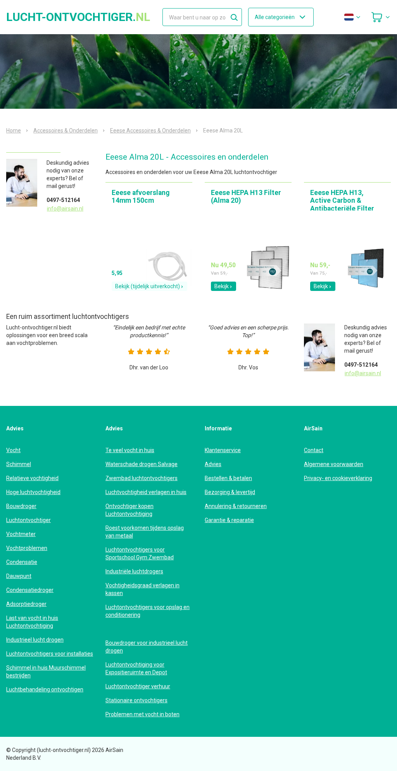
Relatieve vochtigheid (32, 478)
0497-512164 (63, 200)
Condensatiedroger (30, 590)
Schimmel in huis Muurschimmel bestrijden (46, 672)
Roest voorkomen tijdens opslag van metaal (144, 532)
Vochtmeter (21, 534)
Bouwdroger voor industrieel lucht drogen (146, 647)
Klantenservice (223, 450)
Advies (213, 464)
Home (13, 130)
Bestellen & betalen (228, 478)
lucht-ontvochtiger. (78, 17)
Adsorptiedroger (26, 604)
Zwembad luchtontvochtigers (141, 478)
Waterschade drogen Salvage (141, 464)
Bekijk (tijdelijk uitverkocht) (147, 286)
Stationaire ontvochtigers (136, 700)
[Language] (352, 17)
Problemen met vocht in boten (142, 714)
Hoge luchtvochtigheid (33, 492)
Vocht (13, 450)
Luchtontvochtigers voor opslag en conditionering (147, 611)
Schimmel (18, 464)
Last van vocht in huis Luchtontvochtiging (32, 622)
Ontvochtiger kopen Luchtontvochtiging (129, 510)
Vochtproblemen (26, 548)
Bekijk (221, 286)
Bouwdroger (21, 506)
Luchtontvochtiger (28, 520)
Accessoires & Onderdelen (65, 130)
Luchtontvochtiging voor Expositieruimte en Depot (136, 668)
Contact (313, 450)
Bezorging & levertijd (230, 492)
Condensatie (21, 562)
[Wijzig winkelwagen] (381, 17)
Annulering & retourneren (236, 506)
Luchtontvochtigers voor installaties (49, 654)
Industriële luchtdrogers (134, 571)
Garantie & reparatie (229, 520)
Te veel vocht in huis (129, 450)
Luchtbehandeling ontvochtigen (44, 689)
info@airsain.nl (65, 208)
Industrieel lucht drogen (35, 640)
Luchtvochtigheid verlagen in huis (145, 492)
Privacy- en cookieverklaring (338, 478)
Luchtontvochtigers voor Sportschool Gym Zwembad (139, 553)
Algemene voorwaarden (333, 464)
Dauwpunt (18, 576)
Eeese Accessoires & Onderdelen (150, 130)
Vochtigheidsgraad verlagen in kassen (142, 589)
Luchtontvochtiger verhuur (137, 686)
